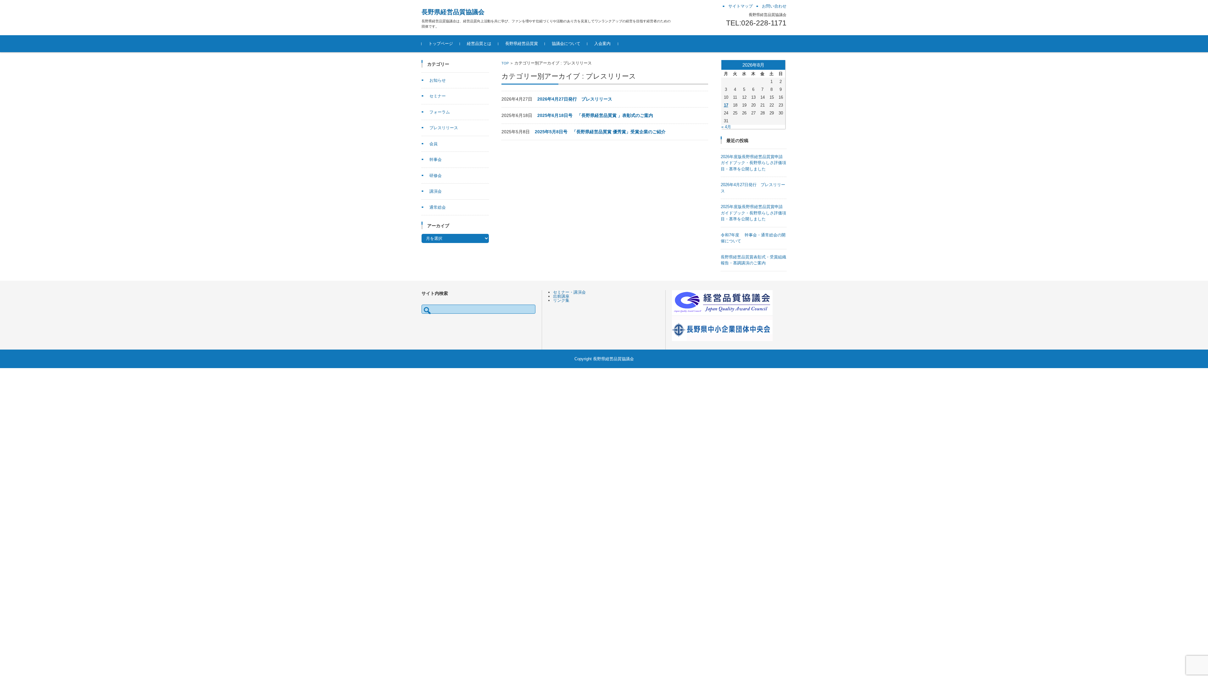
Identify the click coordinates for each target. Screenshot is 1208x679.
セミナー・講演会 (569, 292)
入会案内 (602, 43)
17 (726, 105)
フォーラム (439, 112)
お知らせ (437, 80)
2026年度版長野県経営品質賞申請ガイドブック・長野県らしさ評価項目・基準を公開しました (753, 162)
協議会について (566, 43)
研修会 (435, 175)
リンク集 (561, 300)
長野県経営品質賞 (521, 43)
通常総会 (437, 207)
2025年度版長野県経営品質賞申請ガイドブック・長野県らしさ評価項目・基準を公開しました (753, 212)
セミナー (437, 96)
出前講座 (561, 296)
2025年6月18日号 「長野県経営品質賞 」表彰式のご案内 (595, 115)
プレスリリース (443, 127)
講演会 (435, 191)
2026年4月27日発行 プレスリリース (574, 99)
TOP (505, 63)
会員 (433, 143)
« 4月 (726, 126)
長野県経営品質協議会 (453, 11)
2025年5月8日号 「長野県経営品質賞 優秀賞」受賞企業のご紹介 (600, 131)
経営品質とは (479, 43)
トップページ (440, 43)
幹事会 (435, 159)
